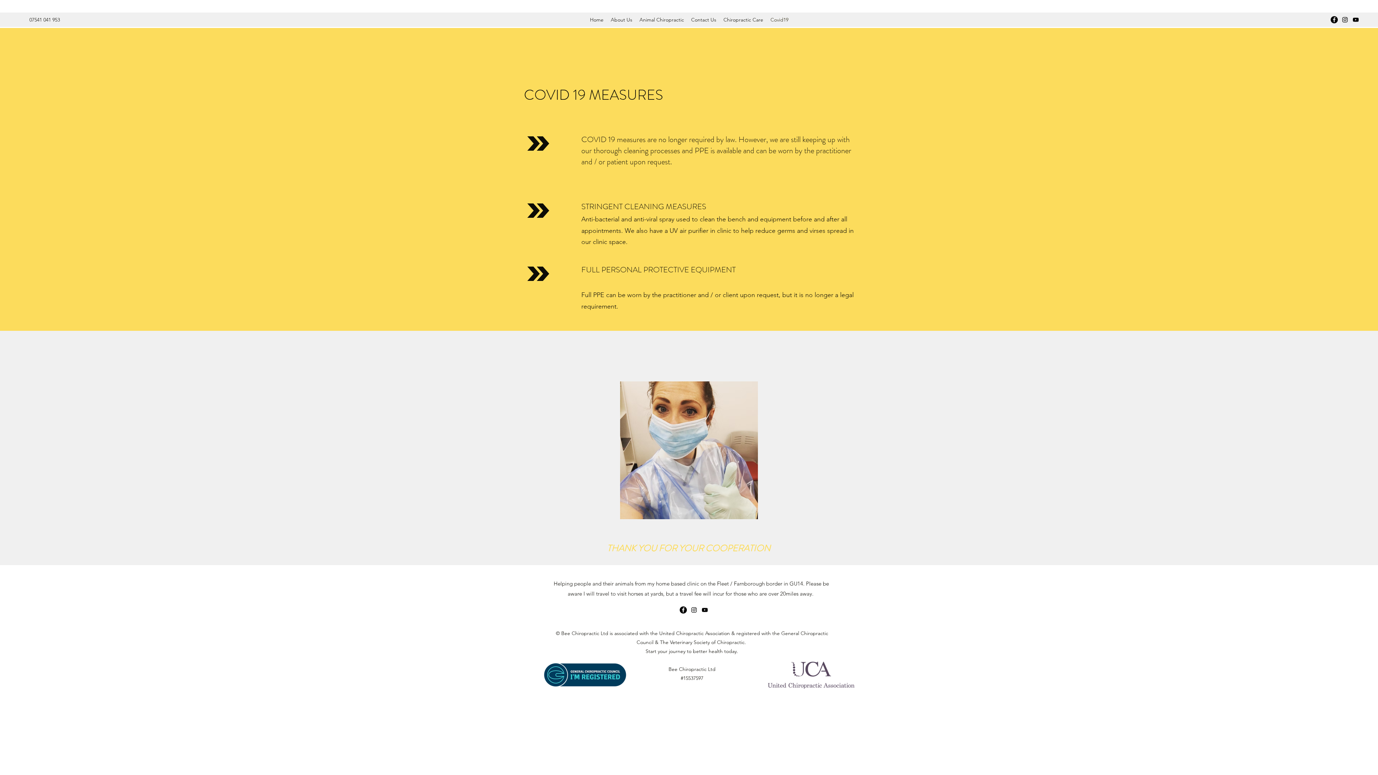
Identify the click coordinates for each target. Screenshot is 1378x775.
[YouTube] (1355, 19)
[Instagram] (1345, 19)
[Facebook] (1334, 19)
